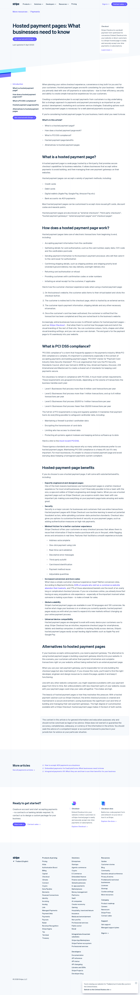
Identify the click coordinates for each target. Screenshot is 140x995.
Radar (44, 923)
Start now (18, 824)
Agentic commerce (79, 867)
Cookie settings (107, 891)
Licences (104, 885)
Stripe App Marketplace (81, 940)
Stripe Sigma (47, 929)
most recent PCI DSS (69, 440)
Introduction (18, 84)
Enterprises (76, 861)
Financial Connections (50, 895)
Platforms (75, 895)
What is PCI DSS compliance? (24, 101)
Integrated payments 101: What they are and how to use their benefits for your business (80, 771)
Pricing (74, 4)
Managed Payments (49, 910)
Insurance (75, 913)
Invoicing (45, 901)
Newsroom (105, 909)
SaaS (74, 898)
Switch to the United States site (96, 989)
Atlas (44, 864)
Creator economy (78, 904)
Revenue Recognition (50, 926)
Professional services (80, 923)
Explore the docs (108, 821)
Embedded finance (79, 877)
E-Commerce (77, 873)
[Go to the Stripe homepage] (15, 857)
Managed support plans (110, 927)
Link (43, 907)
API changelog (77, 964)
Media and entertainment (81, 916)
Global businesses (79, 883)
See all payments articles (23, 770)
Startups (75, 864)
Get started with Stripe (23, 39)
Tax (43, 932)
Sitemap (104, 888)
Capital (44, 873)
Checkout (46, 877)
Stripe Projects (77, 970)
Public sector (77, 926)
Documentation (78, 955)
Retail (74, 929)
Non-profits (76, 920)
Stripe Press (106, 912)
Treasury (45, 938)
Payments (35, 11)
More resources (20, 11)
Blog (103, 867)
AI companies (77, 901)
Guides (104, 861)
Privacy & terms (107, 877)
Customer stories (108, 864)
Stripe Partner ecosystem (81, 943)
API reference (77, 958)
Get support (106, 924)
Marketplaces (77, 889)
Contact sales (118, 4)
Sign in (105, 4)
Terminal (45, 935)
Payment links (47, 913)
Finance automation (79, 880)
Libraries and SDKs (79, 967)
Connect (45, 883)
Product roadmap (108, 903)
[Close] (135, 983)
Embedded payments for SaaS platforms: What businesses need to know (74, 768)
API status (76, 961)
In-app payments (78, 886)
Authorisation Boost (49, 867)
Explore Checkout (79, 826)
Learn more (105, 50)
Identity (45, 898)
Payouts (45, 920)
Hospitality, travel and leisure (83, 910)
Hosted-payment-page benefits (26, 105)
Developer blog (77, 973)
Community (105, 870)
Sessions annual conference (112, 873)
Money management (79, 892)
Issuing (44, 904)
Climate (45, 880)
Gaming (75, 907)
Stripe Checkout (57, 325)
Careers (104, 906)
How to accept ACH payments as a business (62, 765)
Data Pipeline (47, 889)
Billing (44, 870)
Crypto (44, 886)
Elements (45, 892)
